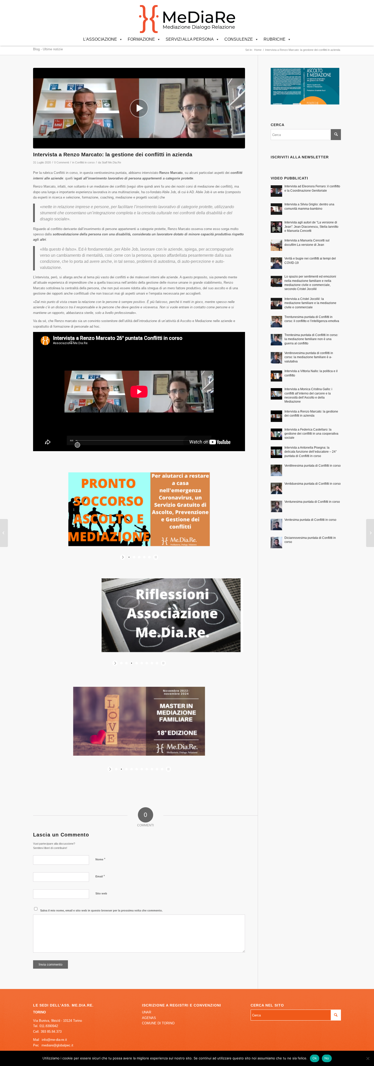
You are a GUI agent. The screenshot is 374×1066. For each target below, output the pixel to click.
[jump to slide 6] (146, 663)
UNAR (146, 1012)
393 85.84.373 (51, 1031)
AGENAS (149, 1018)
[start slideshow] (123, 557)
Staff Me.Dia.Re (111, 162)
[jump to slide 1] (129, 557)
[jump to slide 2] (134, 557)
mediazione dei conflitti (214, 186)
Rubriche (274, 39)
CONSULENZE (238, 39)
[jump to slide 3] (139, 557)
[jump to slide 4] (144, 557)
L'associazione (100, 39)
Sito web (101, 893)
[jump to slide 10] (162, 769)
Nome (100, 859)
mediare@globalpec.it (57, 1045)
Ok (314, 1058)
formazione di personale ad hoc (76, 326)
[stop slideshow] (155, 557)
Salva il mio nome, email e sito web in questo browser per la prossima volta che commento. (101, 910)
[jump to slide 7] (151, 663)
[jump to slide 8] (157, 663)
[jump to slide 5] (149, 557)
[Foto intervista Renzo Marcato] (139, 108)
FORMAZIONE (141, 39)
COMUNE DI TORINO (158, 1023)
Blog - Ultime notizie (48, 49)
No (326, 1058)
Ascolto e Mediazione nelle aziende (206, 321)
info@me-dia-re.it (54, 1040)
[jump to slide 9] (157, 769)
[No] (367, 1058)
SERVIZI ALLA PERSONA (190, 39)
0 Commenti (61, 162)
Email (100, 876)
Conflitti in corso (85, 162)
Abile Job (169, 192)
